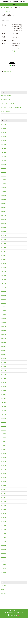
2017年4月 (3, 568)
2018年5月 (3, 517)
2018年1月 (3, 533)
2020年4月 (3, 426)
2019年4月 (3, 473)
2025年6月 (3, 179)
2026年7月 (3, 128)
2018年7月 (3, 509)
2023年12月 (3, 251)
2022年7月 (3, 318)
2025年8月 (3, 172)
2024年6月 (3, 227)
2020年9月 (3, 406)
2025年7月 (3, 176)
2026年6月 (3, 132)
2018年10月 (3, 497)
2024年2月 (3, 243)
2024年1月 (3, 247)
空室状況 (3, 589)
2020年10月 (3, 402)
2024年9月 (3, 215)
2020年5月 (3, 422)
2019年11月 (3, 445)
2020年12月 (3, 394)
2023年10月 (3, 259)
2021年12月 (3, 346)
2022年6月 (3, 322)
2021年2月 (3, 386)
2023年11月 (3, 255)
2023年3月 (3, 287)
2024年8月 (3, 219)
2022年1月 (3, 342)
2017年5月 (3, 564)
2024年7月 (3, 223)
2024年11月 (3, 207)
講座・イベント (8, 71)
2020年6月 (3, 418)
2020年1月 (3, 438)
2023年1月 (3, 295)
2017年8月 (3, 553)
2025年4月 (3, 187)
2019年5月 (3, 469)
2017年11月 (3, 541)
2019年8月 (3, 457)
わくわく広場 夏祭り (5, 111)
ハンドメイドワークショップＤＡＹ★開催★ (11, 107)
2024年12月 (3, 203)
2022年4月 (3, 330)
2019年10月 (3, 449)
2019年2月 (3, 481)
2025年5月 (3, 184)
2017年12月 (3, 537)
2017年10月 (3, 545)
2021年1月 (3, 390)
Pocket (4, 66)
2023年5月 (3, 279)
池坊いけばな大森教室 (6, 95)
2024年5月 (3, 231)
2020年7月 (3, 414)
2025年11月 (3, 160)
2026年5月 (3, 136)
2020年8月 (3, 410)
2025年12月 (3, 156)
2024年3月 (3, 239)
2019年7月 (3, 461)
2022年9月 (3, 310)
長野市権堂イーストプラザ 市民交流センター (14, 1)
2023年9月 (3, 263)
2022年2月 (3, 338)
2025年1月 (3, 199)
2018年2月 (3, 529)
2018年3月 (3, 525)
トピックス (3, 585)
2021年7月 (3, 366)
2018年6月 (3, 513)
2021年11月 (3, 350)
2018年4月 (3, 521)
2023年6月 (3, 275)
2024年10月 (3, 211)
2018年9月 (3, 501)
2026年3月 (3, 144)
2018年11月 (3, 493)
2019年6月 (3, 465)
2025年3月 (3, 191)
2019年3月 (3, 477)
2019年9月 (3, 453)
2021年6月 (3, 370)
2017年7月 (3, 557)
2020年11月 (3, 398)
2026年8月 (3, 124)
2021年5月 (3, 374)
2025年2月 (3, 195)
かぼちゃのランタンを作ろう (7, 103)
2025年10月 (3, 164)
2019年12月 (3, 441)
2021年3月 (3, 382)
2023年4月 (3, 283)
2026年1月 (3, 152)
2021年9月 (3, 358)
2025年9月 (3, 168)
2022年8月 (3, 314)
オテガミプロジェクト (6, 99)
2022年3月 (3, 334)
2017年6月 (3, 561)
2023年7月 (3, 271)
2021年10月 (3, 354)
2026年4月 (3, 140)
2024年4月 (3, 235)
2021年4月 (3, 378)
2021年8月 (3, 362)
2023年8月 (3, 267)
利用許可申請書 (13, 615)
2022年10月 (3, 307)
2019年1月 (3, 485)
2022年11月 (3, 303)
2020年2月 (3, 433)
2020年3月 (3, 430)
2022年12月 (3, 299)
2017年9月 (3, 549)
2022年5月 (3, 326)
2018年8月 (3, 505)
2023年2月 (3, 291)
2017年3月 (3, 572)
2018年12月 (3, 489)
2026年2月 (3, 148)
